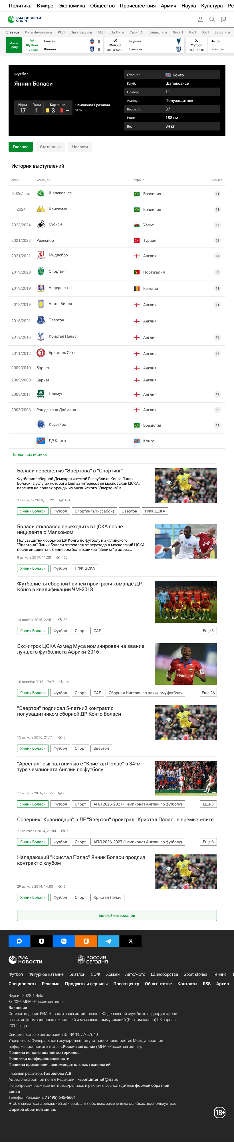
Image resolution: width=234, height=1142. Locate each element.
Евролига (222, 32)
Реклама (50, 983)
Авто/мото (135, 974)
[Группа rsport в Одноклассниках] (86, 941)
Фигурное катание (46, 974)
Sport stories (195, 974)
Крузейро (57, 424)
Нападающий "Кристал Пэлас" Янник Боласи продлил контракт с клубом (81, 860)
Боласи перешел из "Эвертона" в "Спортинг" (70, 471)
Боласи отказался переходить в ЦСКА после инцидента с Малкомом (70, 529)
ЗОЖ (95, 974)
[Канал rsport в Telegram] (108, 941)
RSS (207, 983)
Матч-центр (13, 45)
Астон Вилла (60, 303)
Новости (80, 147)
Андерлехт (58, 287)
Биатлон (77, 974)
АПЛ (101, 32)
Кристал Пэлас (62, 336)
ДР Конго (57, 440)
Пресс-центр (126, 983)
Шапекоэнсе (177, 83)
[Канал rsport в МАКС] (19, 941)
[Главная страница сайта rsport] (37, 19)
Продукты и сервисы (86, 983)
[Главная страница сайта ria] (9, 19)
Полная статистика (29, 454)
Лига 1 (178, 32)
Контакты (187, 983)
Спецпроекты (22, 983)
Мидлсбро (58, 255)
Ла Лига (117, 32)
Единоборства (164, 974)
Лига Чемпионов (38, 32)
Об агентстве (158, 983)
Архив (222, 983)
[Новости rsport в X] (131, 941)
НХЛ (205, 32)
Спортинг (57, 271)
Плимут (55, 393)
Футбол (21, 74)
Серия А (136, 32)
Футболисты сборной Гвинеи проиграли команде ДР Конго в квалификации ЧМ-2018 (79, 586)
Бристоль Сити (62, 352)
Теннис (220, 974)
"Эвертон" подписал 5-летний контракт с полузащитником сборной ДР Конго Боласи (69, 711)
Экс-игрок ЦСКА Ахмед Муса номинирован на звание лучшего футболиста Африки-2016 (80, 649)
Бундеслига (157, 32)
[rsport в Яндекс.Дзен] (42, 941)
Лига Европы (81, 32)
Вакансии (18, 1007)
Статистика (50, 147)
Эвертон (56, 320)
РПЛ (61, 32)
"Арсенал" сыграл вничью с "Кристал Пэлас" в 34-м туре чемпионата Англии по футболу (78, 766)
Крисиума (58, 209)
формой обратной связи (32, 1109)
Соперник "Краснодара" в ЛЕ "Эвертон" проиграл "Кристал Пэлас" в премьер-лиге (115, 819)
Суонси (55, 224)
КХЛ (192, 32)
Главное (12, 32)
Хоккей (113, 974)
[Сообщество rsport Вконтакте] (64, 941)
